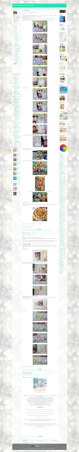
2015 (15, 35)
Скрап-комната (62, 249)
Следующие (24, 440)
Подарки (61, 239)
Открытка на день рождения (18, 173)
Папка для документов (61, 236)
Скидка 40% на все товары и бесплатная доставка (17, 106)
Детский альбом (42, 230)
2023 (15, 28)
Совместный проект (48, 230)
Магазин (43, 8)
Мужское (61, 218)
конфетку (36, 377)
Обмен (61, 223)
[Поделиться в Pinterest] (40, 229)
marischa (15, 14)
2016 (15, 34)
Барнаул (61, 186)
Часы (60, 272)
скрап (60, 248)
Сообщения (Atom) (30, 442)
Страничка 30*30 (62, 257)
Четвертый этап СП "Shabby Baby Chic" (29, 12)
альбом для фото (62, 174)
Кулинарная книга (62, 208)
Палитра (24, 8)
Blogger (53, 448)
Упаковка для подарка (62, 266)
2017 (15, 33)
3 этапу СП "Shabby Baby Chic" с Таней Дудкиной (40, 243)
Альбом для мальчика (31, 230)
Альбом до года (37, 230)
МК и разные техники (18, 8)
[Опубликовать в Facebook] (39, 229)
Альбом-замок (62, 183)
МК (60, 216)
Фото (60, 271)
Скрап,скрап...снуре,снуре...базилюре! (17, 127)
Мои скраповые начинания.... (25, 5)
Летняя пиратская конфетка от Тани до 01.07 (31, 374)
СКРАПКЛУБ (16, 101)
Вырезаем (61, 191)
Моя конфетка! (18, 149)
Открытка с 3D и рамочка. (16, 133)
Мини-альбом (62, 215)
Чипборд (61, 273)
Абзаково (61, 157)
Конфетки (26, 437)
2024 (15, 27)
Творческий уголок (16, 82)
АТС (60, 185)
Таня (23, 377)
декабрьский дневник (61, 194)
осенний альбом (62, 224)
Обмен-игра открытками (18, 154)
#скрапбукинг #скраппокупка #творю (62, 156)
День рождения (62, 197)
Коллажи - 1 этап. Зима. (18, 184)
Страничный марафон (61, 260)
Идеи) (28, 8)
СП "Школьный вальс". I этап (16, 84)
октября (16, 39)
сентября (16, 40)
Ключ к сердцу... (16, 74)
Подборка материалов (33, 8)
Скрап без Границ (17, 99)
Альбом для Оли (62, 173)
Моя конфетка (62, 217)
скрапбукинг (61, 254)
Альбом (26, 230)
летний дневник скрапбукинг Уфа (62, 211)
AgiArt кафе (16, 78)
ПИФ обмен (61, 237)
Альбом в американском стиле (62, 164)
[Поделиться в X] (39, 229)
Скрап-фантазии (16, 141)
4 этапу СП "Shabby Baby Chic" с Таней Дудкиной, (42, 15)
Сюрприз (61, 262)
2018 (15, 32)
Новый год (61, 222)
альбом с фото (62, 182)
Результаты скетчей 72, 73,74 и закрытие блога (17, 138)
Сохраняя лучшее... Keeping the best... (17, 136)
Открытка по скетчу (62, 231)
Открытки (61, 233)
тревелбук (61, 264)
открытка (61, 228)
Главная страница (39, 440)
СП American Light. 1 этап (18, 188)
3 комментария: (33, 229)
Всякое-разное (16, 86)
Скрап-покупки (62, 250)
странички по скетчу (63, 258)
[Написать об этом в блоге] (38, 229)
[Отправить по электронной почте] (37, 229)
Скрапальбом (62, 253)
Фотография (48, 8)
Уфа (60, 267)
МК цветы (53, 8)
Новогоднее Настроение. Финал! (17, 111)
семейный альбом (62, 246)
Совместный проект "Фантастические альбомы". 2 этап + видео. (17, 88)
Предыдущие (55, 440)
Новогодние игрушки (63, 220)
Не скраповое (62, 219)
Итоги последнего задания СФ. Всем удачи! (16, 143)
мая (15, 53)
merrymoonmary (45, 448)
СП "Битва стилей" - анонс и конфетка (17, 93)
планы (61, 238)
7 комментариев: (33, 369)
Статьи (40, 8)
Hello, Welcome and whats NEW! (16, 119)
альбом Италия (62, 177)
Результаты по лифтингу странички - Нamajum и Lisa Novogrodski (17, 123)
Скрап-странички (62, 251)
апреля (16, 54)
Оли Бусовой (32, 202)
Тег (60, 263)
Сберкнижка (61, 244)
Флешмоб (61, 270)
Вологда (61, 190)
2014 (15, 58)
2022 (15, 29)
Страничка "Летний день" (18, 164)
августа (16, 41)
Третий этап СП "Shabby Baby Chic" (29, 234)
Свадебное (61, 245)
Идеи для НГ (58, 8)
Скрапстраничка (16, 131)
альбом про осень (62, 178)
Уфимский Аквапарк (63, 268)
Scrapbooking (16, 96)
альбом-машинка (62, 184)
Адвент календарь (62, 158)
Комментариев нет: (34, 436)
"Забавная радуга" (18, 192)
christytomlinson (16, 117)
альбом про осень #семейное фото (62, 180)
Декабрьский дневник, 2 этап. (16, 115)
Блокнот (61, 187)
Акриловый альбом (62, 160)
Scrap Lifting (16, 121)
